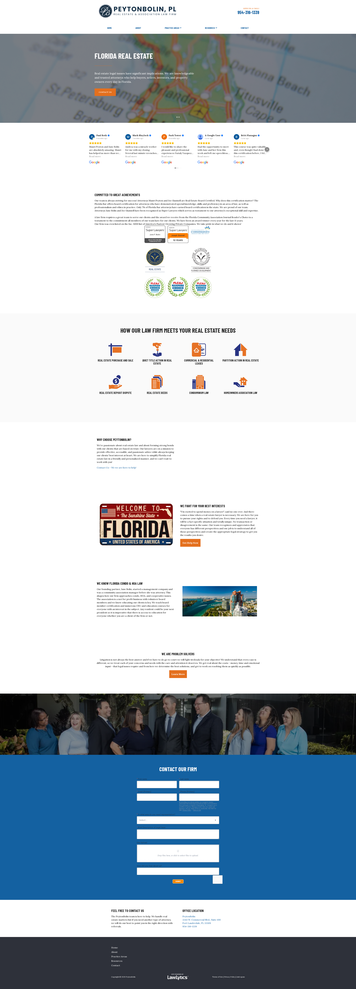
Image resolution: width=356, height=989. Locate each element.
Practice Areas (172, 28)
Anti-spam (241, 977)
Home (109, 28)
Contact (245, 28)
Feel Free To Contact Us (127, 911)
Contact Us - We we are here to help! (116, 467)
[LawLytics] (178, 977)
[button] (89, 149)
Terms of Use (217, 977)
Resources (210, 28)
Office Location (193, 911)
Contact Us (105, 92)
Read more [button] (95, 156)
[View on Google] (92, 137)
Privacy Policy (229, 977)
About (138, 28)
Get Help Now (190, 542)
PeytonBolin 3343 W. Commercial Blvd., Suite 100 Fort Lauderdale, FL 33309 (201, 919)
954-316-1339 (248, 12)
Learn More (178, 674)
